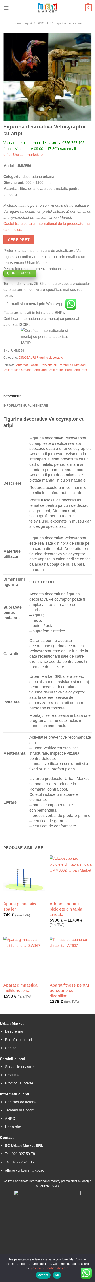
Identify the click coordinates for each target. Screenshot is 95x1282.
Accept (43, 1275)
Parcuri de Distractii (72, 365)
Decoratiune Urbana (17, 369)
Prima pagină (22, 23)
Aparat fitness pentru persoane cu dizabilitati (69, 990)
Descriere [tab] (12, 396)
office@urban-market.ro (23, 155)
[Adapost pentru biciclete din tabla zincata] (71, 876)
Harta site (13, 1127)
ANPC (10, 1119)
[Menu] (6, 8)
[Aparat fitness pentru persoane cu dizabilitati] (71, 958)
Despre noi (14, 1031)
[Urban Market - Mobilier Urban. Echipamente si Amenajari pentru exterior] (47, 7)
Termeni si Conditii (20, 1110)
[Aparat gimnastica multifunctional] (24, 958)
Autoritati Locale (27, 365)
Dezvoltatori (48, 365)
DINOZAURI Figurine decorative (59, 23)
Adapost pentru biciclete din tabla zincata (66, 909)
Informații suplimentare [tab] (25, 405)
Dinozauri (40, 369)
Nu (57, 1275)
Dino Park (80, 369)
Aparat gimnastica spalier (20, 906)
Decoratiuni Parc (60, 369)
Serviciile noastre (19, 1067)
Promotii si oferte (19, 1083)
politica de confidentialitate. (50, 1268)
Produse (12, 1075)
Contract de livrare (20, 1102)
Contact (11, 1048)
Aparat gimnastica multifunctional (20, 988)
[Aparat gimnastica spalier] (24, 876)
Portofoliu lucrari (18, 1040)
